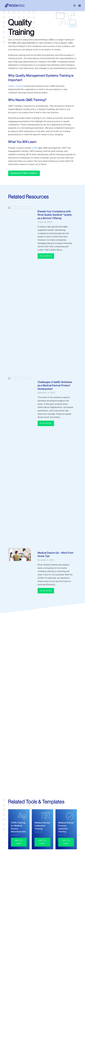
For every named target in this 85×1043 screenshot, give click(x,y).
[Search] (75, 6)
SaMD (35, 148)
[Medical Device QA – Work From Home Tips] (19, 554)
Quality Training (15, 86)
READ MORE (46, 256)
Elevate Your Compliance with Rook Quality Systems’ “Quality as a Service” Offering (55, 214)
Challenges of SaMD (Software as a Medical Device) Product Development (55, 385)
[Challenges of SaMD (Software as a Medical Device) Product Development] (19, 460)
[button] (79, 6)
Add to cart (19, 842)
